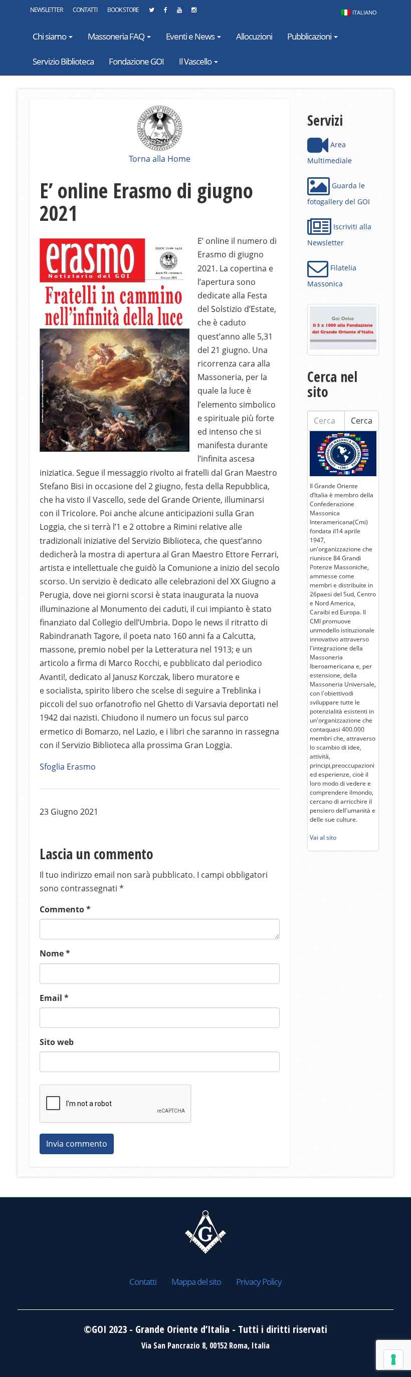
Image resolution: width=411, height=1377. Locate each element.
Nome (55, 953)
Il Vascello (196, 61)
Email (54, 997)
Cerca (361, 420)
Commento (65, 909)
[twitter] (151, 12)
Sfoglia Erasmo (68, 766)
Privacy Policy (259, 1281)
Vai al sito (323, 837)
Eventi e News (191, 36)
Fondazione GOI (136, 61)
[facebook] (165, 12)
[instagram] (193, 12)
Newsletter (46, 10)
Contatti (85, 10)
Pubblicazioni (310, 36)
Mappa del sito (196, 1281)
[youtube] (179, 12)
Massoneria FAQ (117, 36)
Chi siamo (50, 36)
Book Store (123, 10)
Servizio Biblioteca (63, 61)
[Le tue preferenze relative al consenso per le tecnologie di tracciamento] (393, 1359)
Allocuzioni (254, 36)
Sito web (57, 1042)
